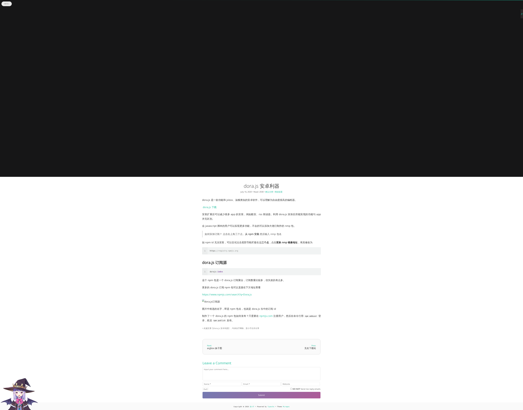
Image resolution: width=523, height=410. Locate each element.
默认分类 (269, 191)
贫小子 (252, 407)
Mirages (286, 407)
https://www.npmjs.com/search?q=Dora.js (227, 294)
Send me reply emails (306, 389)
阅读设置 (278, 191)
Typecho (271, 407)
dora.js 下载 (209, 207)
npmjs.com (266, 315)
